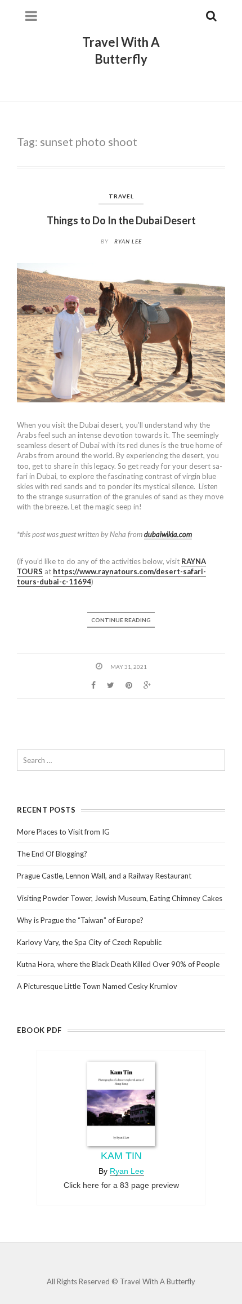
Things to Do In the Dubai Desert (121, 220)
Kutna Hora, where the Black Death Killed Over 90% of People (118, 964)
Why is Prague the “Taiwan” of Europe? (80, 920)
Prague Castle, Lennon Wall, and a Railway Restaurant (104, 875)
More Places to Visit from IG (63, 831)
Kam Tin (121, 1155)
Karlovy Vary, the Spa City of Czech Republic (89, 942)
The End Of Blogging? (52, 853)
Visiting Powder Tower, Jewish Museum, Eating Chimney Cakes (119, 898)
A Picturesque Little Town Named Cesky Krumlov (97, 986)
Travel (121, 196)
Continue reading (121, 619)
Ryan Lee (128, 241)
